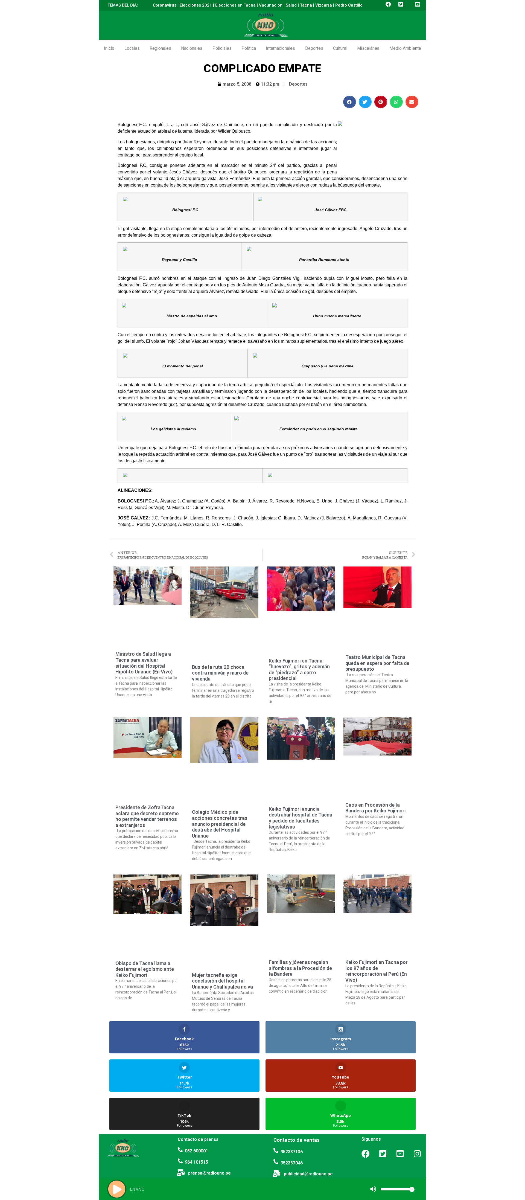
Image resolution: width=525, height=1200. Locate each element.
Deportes (314, 48)
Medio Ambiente (405, 48)
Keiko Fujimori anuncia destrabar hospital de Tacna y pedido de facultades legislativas (300, 818)
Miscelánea (368, 48)
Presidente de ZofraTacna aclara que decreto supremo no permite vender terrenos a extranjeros (147, 816)
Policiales (222, 48)
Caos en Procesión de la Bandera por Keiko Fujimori (375, 808)
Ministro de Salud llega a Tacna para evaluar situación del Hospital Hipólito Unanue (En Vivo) (144, 663)
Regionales (160, 48)
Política (248, 48)
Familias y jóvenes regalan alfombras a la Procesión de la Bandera (300, 968)
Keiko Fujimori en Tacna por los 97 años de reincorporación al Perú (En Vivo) (376, 971)
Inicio (109, 48)
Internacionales (280, 48)
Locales (132, 48)
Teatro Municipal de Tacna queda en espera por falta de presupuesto (377, 663)
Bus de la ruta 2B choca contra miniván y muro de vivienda (220, 673)
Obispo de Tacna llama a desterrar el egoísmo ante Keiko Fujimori (144, 969)
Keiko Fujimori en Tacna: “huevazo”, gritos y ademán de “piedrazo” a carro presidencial (299, 669)
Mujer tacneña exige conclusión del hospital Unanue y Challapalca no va (222, 981)
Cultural (340, 48)
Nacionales (191, 48)
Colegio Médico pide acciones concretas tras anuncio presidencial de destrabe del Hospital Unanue (219, 823)
